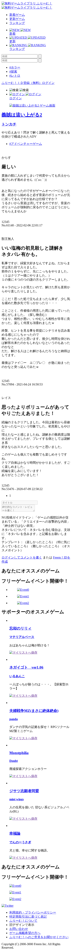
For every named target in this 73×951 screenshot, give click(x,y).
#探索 (13, 71)
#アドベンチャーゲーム (25, 143)
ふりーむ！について (23, 920)
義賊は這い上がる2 (22, 114)
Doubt (13, 760)
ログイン (48, 83)
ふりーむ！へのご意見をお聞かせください (39, 937)
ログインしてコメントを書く (22, 557)
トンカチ (9, 124)
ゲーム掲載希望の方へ (24, 933)
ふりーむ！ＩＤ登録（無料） (22, 83)
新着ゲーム (17, 14)
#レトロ (14, 75)
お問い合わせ (18, 929)
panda (13, 719)
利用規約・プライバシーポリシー (32, 912)
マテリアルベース (21, 637)
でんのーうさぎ (20, 842)
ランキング (17, 23)
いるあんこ (17, 676)
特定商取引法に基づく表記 (28, 916)
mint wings (16, 799)
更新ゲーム (17, 18)
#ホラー (14, 67)
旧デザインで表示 (21, 924)
